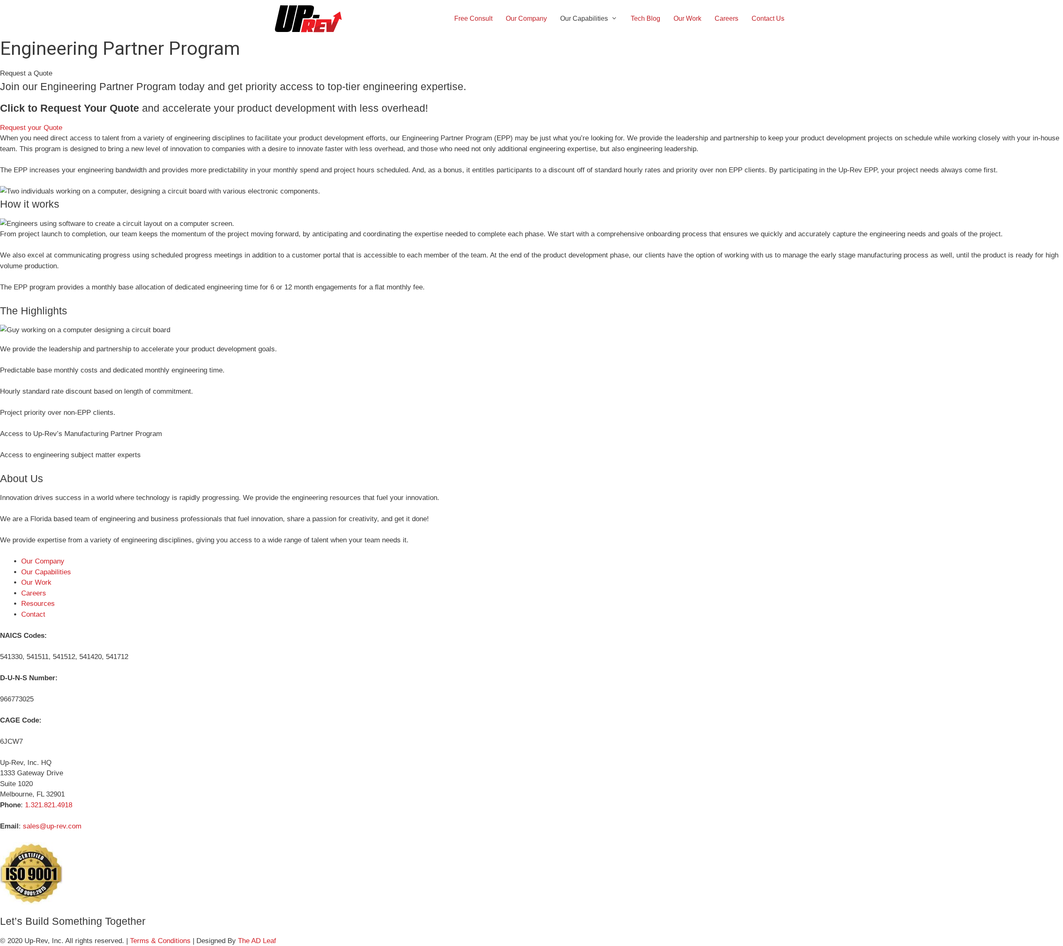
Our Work (687, 18)
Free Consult (473, 18)
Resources (38, 604)
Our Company (526, 18)
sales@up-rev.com (52, 826)
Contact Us (768, 18)
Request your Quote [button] (31, 128)
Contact (33, 614)
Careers (726, 18)
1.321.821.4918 (48, 805)
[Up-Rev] (310, 18)
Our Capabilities (584, 18)
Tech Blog (645, 18)
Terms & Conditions (161, 941)
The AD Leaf (257, 941)
